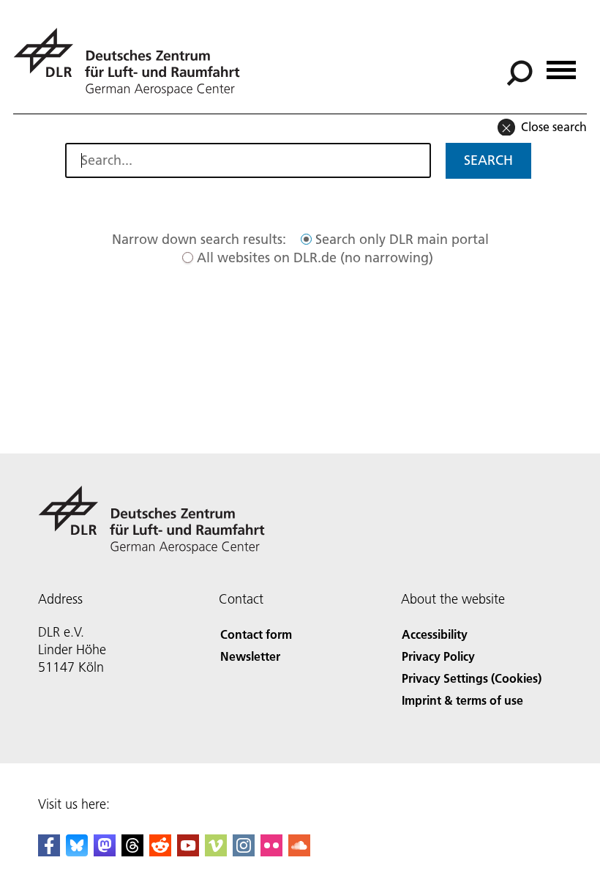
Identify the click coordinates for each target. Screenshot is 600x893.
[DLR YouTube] (188, 851)
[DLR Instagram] (244, 851)
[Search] (521, 71)
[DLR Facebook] (49, 851)
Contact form (256, 634)
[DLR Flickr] (271, 851)
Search (488, 160)
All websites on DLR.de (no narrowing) (315, 257)
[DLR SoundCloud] (299, 851)
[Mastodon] (105, 851)
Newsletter (250, 656)
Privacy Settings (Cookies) (471, 678)
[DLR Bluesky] (77, 851)
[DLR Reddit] (160, 851)
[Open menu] (561, 65)
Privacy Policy (438, 656)
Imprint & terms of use (462, 700)
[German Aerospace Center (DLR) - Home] (132, 62)
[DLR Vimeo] (216, 851)
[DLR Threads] (132, 851)
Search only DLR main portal (402, 239)
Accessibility (435, 634)
